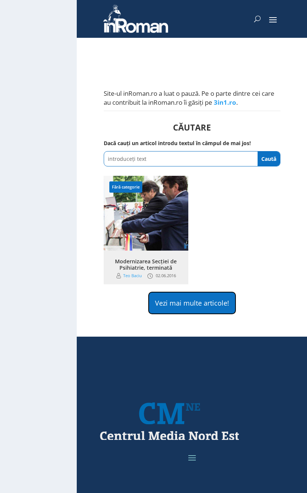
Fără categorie (126, 187)
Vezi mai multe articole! (192, 302)
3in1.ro (225, 102)
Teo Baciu (132, 275)
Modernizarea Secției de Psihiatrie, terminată (146, 264)
